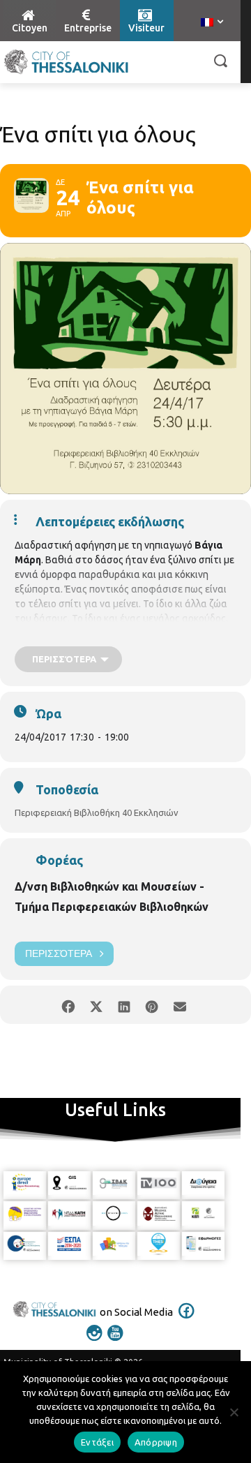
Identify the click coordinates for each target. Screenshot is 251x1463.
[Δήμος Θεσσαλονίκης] (66, 62)
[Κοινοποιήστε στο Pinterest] (151, 1005)
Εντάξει (97, 1442)
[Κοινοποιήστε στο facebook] (68, 1005)
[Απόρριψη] (234, 1412)
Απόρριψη (156, 1442)
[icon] (186, 1319)
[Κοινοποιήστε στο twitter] (96, 1005)
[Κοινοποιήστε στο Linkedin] (124, 1005)
